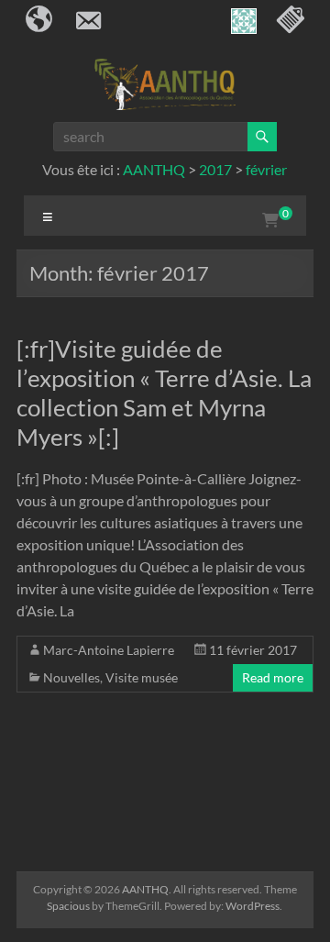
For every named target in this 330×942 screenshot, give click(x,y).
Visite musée (141, 677)
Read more (272, 677)
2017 (215, 169)
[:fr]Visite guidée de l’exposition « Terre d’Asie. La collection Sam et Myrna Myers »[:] (164, 392)
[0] (270, 220)
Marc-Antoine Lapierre (108, 650)
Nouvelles (71, 677)
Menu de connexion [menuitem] (242, 21)
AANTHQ (154, 169)
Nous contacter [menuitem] (88, 21)
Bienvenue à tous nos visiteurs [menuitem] (40, 21)
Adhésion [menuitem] (290, 21)
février (266, 169)
